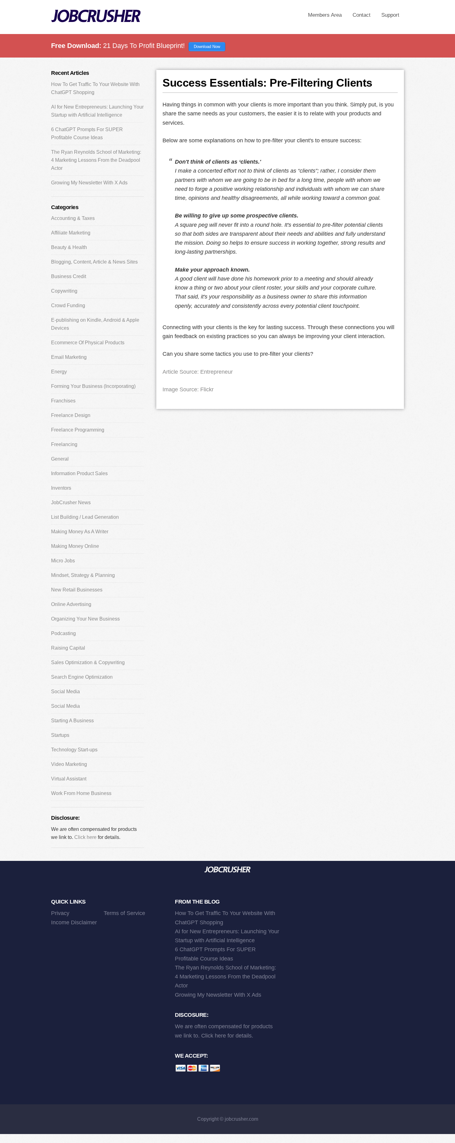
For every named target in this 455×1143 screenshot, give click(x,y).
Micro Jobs (63, 560)
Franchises (63, 400)
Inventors (61, 488)
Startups (60, 735)
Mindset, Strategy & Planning (83, 575)
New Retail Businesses (76, 589)
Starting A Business (72, 720)
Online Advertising (71, 604)
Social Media (65, 691)
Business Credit (68, 276)
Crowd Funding (68, 305)
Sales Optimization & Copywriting (88, 662)
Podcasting (63, 633)
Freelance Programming (77, 429)
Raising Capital (68, 648)
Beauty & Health (69, 247)
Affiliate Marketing (70, 232)
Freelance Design (70, 415)
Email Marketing (69, 357)
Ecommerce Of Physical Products (87, 342)
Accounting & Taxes (73, 218)
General (60, 459)
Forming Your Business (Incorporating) (93, 386)
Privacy (60, 913)
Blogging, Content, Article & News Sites (94, 261)
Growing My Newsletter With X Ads (89, 182)
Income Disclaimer (74, 922)
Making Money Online (75, 546)
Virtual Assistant (68, 778)
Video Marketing (69, 764)
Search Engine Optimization (82, 677)
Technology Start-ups (74, 749)
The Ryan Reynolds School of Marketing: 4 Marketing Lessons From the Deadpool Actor (96, 160)
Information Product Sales (79, 473)
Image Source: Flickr (188, 389)
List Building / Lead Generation (85, 517)
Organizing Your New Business (85, 618)
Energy (59, 371)
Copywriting (64, 291)
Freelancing (64, 444)
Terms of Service (124, 913)
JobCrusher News (71, 502)
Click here (85, 837)
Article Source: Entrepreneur (197, 372)
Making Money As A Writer (79, 531)
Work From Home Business (81, 793)
